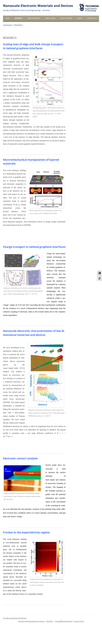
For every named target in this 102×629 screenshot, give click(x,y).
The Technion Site (87, 4)
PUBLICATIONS (50, 18)
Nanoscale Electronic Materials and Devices (38, 6)
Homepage (7, 25)
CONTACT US (91, 18)
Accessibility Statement (64, 621)
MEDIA (79, 18)
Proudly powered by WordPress (14, 618)
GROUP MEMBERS (33, 18)
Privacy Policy (79, 621)
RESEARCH (18, 18)
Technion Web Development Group (31, 621)
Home (7, 18)
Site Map (49, 621)
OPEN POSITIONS (66, 18)
